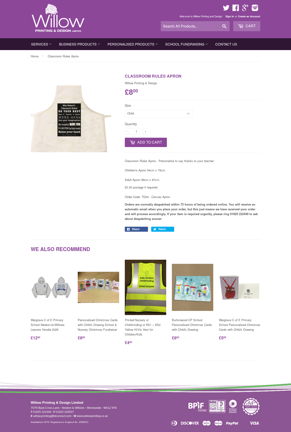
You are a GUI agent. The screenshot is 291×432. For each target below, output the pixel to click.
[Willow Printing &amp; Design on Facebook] (235, 9)
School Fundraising (185, 44)
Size (128, 105)
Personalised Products (131, 44)
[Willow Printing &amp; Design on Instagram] (255, 9)
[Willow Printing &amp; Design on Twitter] (226, 9)
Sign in (230, 16)
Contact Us (226, 44)
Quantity (131, 124)
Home (34, 56)
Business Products (78, 44)
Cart (250, 25)
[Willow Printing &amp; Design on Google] (245, 9)
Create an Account (249, 16)
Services (40, 44)
